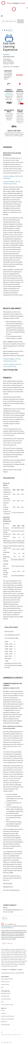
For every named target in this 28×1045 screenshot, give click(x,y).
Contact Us (3, 1013)
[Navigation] (14, 16)
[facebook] (2, 1042)
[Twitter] (4, 30)
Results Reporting (5, 996)
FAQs (2, 987)
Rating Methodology (5, 993)
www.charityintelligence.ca (7, 927)
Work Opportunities (5, 1024)
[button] (27, 7)
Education (6, 54)
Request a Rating (5, 984)
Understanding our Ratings (7, 979)
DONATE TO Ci (4, 1021)
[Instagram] (10, 1042)
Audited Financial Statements (7, 1016)
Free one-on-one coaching (7, 1004)
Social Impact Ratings (6, 999)
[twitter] (5, 1042)
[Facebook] (2, 30)
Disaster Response (5, 981)
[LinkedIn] (6, 30)
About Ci (3, 1010)
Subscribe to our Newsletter (7, 1019)
